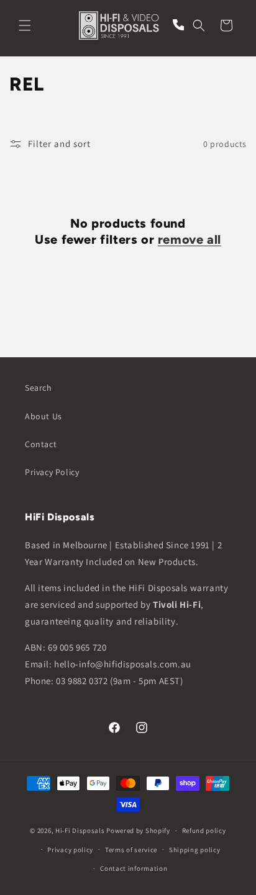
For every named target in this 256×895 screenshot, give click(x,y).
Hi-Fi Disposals (80, 830)
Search (38, 387)
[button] (25, 25)
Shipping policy (195, 849)
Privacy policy (70, 849)
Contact (41, 444)
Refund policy (204, 830)
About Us (43, 416)
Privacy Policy (52, 472)
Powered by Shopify (138, 830)
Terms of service (131, 849)
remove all (189, 239)
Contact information (133, 868)
